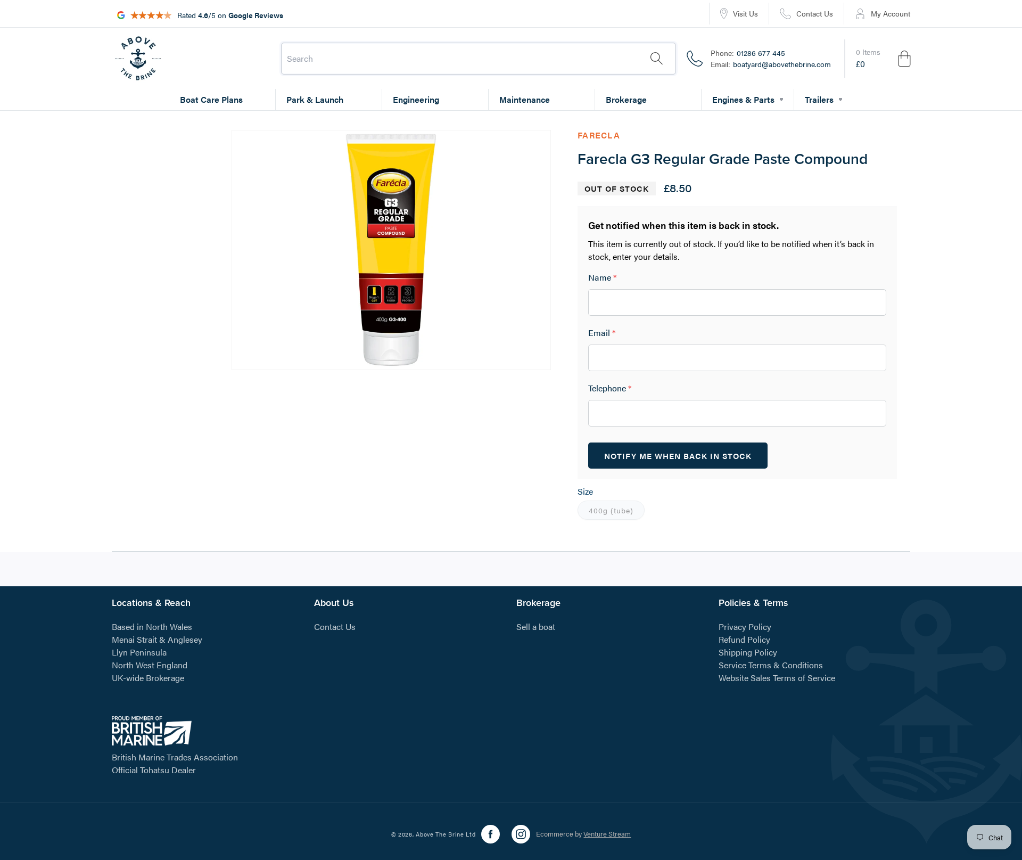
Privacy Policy (745, 626)
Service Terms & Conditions (771, 664)
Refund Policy (744, 639)
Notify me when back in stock (678, 455)
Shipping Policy (748, 651)
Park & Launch (314, 99)
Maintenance (524, 99)
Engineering (416, 99)
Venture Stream (607, 834)
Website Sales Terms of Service (777, 677)
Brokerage (626, 99)
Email (602, 333)
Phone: (748, 52)
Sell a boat (535, 626)
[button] (884, 58)
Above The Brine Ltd (445, 834)
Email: (771, 64)
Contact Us (335, 626)
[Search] (656, 59)
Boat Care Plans (211, 99)
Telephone (610, 388)
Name (602, 278)
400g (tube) (617, 512)
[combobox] (478, 59)
